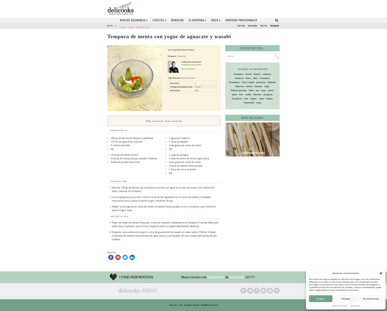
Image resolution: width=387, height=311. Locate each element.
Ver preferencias (371, 298)
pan (257, 90)
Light (266, 86)
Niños (251, 90)
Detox (248, 78)
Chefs (214, 20)
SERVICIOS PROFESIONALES (241, 20)
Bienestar (177, 20)
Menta (184, 78)
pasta (263, 90)
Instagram (252, 26)
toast (246, 98)
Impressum (355, 306)
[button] (380, 273)
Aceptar (321, 298)
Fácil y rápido (248, 82)
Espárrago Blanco (253, 153)
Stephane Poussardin (191, 65)
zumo (258, 103)
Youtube (241, 26)
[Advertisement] (251, 182)
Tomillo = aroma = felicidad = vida (134, 26)
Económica (265, 78)
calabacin (266, 74)
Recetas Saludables (133, 20)
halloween (239, 86)
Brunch (257, 74)
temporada (236, 277)
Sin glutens (237, 98)
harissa (249, 86)
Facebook (274, 26)
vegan (261, 98)
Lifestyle (158, 20)
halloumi (272, 82)
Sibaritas (181, 56)
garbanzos (261, 82)
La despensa (196, 20)
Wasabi (191, 78)
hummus (258, 86)
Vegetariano (248, 103)
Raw (241, 94)
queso (234, 94)
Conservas (239, 78)
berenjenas (238, 74)
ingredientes (215, 277)
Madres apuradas (239, 90)
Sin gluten (268, 94)
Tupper (253, 98)
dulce (255, 78)
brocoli (248, 74)
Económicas (234, 82)
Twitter (263, 26)
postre (271, 90)
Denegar (345, 298)
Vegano (269, 98)
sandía (248, 94)
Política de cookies (339, 306)
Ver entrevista (188, 69)
